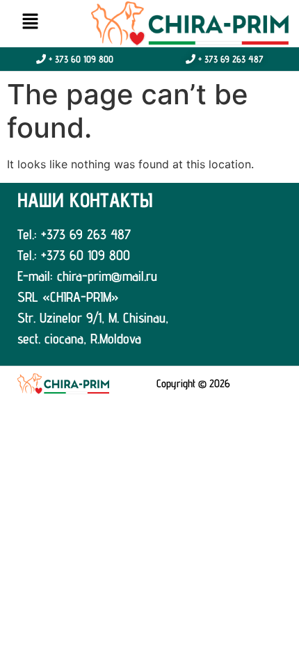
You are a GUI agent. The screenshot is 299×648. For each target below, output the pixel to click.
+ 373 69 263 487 (229, 59)
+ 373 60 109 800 (79, 59)
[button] (30, 22)
